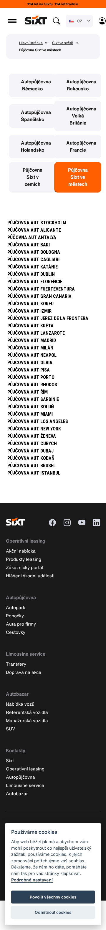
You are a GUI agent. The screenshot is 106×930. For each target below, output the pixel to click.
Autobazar (17, 693)
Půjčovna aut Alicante (34, 230)
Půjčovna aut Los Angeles (37, 421)
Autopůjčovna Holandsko (36, 146)
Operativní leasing (25, 540)
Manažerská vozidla (27, 720)
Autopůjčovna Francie (81, 146)
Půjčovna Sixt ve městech (78, 177)
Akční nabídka (21, 551)
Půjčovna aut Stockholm (36, 223)
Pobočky (15, 615)
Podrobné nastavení (32, 879)
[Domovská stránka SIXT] (36, 22)
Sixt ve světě (62, 42)
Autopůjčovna (21, 597)
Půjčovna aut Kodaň (30, 458)
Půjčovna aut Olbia (29, 362)
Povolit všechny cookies (53, 897)
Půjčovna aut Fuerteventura (41, 289)
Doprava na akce (23, 672)
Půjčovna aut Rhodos (32, 384)
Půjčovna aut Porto (30, 377)
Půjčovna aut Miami (30, 414)
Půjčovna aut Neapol (32, 355)
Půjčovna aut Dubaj (30, 451)
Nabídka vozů (20, 704)
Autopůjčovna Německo (36, 85)
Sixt (10, 760)
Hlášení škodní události (30, 575)
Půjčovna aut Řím (27, 392)
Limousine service (25, 653)
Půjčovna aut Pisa (28, 370)
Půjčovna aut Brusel (31, 465)
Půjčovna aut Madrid (31, 340)
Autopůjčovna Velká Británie (81, 115)
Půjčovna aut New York (34, 429)
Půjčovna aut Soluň (30, 407)
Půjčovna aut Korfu (30, 303)
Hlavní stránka (31, 42)
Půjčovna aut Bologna (33, 252)
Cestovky (15, 632)
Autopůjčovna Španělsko (36, 116)
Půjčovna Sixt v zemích (32, 177)
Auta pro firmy (21, 624)
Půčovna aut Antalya (31, 237)
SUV (10, 728)
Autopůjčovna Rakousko (81, 85)
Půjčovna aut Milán (30, 348)
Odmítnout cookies (53, 912)
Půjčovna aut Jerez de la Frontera (47, 318)
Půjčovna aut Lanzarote (36, 333)
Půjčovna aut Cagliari (33, 259)
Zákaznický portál (24, 567)
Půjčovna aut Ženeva (31, 436)
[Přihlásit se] (102, 20)
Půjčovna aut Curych (32, 443)
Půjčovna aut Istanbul (33, 473)
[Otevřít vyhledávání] (56, 20)
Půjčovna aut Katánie (32, 267)
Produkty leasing (23, 559)
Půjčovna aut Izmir (29, 311)
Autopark (15, 607)
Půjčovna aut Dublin (31, 274)
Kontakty (15, 750)
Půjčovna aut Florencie (34, 281)
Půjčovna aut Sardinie (33, 399)
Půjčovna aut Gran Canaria (39, 296)
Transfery (16, 664)
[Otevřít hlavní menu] (12, 20)
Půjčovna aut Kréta (30, 326)
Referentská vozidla (27, 712)
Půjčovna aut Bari (28, 245)
